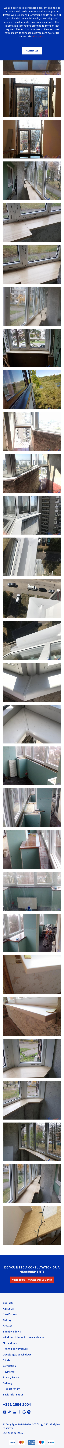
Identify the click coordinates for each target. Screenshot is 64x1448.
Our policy (39, 36)
